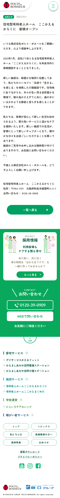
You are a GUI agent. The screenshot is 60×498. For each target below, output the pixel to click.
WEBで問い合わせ (30, 316)
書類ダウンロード (30, 451)
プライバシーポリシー (30, 456)
